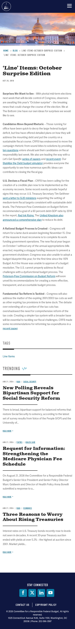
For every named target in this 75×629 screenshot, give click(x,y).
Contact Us (22, 605)
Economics (27, 508)
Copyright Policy (46, 605)
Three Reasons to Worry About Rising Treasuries (33, 517)
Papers (19, 442)
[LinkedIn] (41, 593)
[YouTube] (50, 593)
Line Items (9, 356)
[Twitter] (32, 593)
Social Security (29, 382)
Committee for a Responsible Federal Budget (6, 6)
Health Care (30, 442)
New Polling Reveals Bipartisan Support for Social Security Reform (31, 393)
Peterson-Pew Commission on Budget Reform (29, 276)
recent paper (10, 328)
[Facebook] (23, 593)
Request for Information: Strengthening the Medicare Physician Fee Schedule (34, 456)
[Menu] (69, 5)
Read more (7, 431)
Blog (18, 382)
